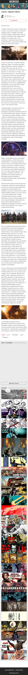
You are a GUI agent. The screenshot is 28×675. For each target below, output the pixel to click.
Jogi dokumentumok (9, 670)
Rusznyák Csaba (7, 15)
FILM (5, 16)
